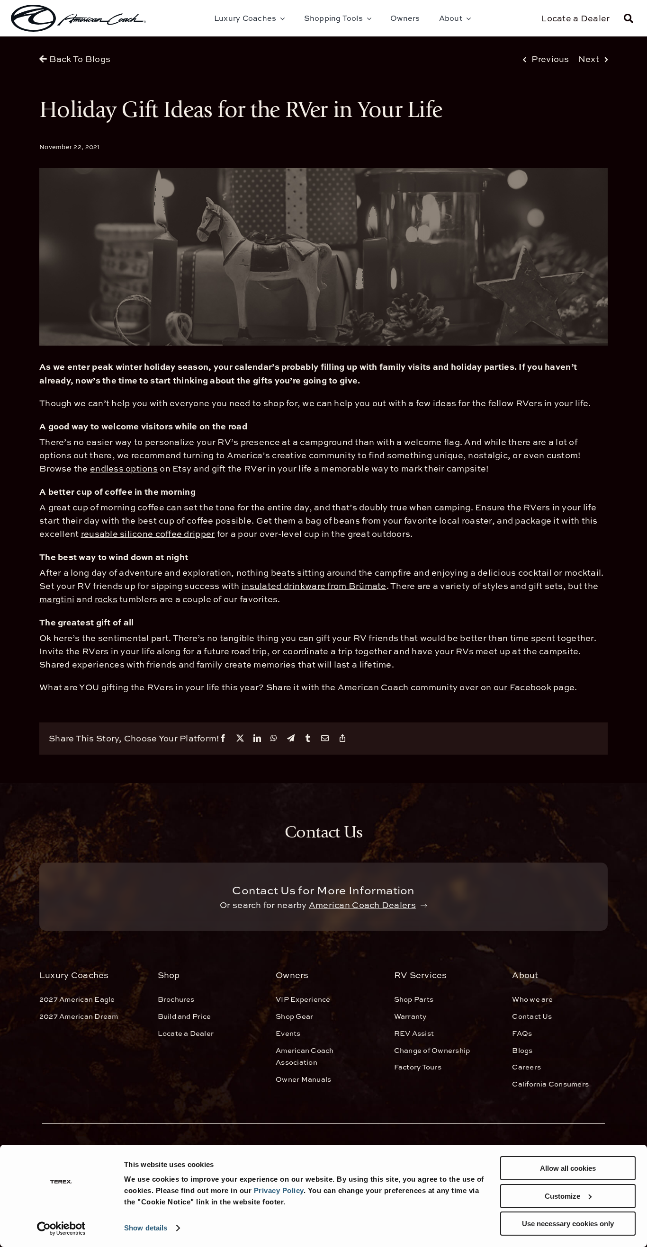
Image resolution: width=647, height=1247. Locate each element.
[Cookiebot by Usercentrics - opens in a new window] (61, 1228)
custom (562, 455)
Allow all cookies (568, 1168)
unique (448, 455)
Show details (145, 1228)
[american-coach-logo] (78, 18)
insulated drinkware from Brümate (314, 586)
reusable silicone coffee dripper (148, 534)
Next (588, 59)
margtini (56, 599)
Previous (550, 59)
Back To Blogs (78, 59)
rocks (106, 599)
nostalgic (487, 455)
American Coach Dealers (362, 905)
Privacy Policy (279, 1190)
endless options (124, 468)
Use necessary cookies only (568, 1224)
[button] (628, 18)
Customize (562, 1196)
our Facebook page (534, 687)
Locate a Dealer (575, 18)
